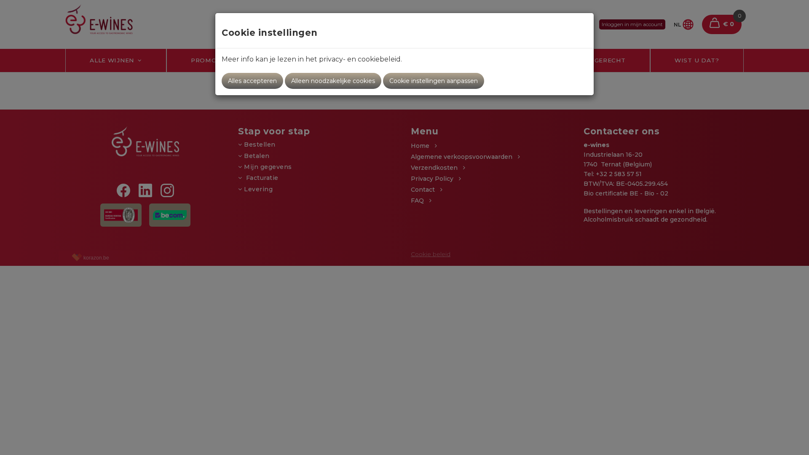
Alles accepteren (252, 81)
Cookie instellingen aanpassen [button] (433, 81)
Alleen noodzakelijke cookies (333, 81)
